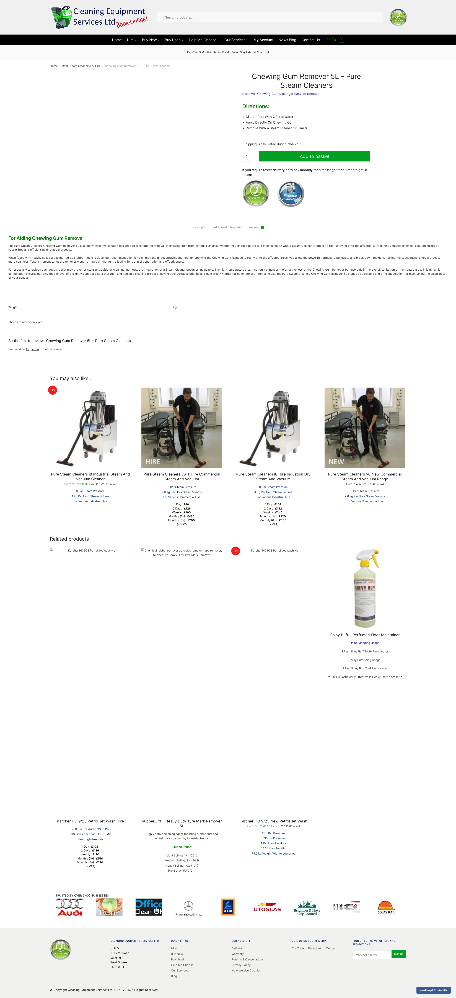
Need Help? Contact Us (433, 990)
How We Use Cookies (246, 970)
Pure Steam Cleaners (28, 245)
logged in (32, 349)
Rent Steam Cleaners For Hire (81, 66)
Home (54, 66)
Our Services (179, 970)
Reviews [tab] (254, 227)
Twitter (330, 948)
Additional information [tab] (228, 227)
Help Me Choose (182, 965)
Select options (181, 532)
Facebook (314, 948)
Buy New (177, 954)
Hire (174, 948)
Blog (174, 976)
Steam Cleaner (302, 245)
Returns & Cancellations (247, 959)
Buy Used (177, 959)
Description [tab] (200, 227)
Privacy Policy (241, 965)
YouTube (298, 948)
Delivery (237, 948)
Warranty (238, 954)
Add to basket (315, 156)
